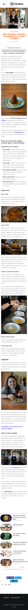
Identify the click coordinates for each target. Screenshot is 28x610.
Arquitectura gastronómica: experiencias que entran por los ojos (20, 560)
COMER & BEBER (14, 31)
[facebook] (2, 584)
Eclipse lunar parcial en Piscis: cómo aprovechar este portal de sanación (19, 517)
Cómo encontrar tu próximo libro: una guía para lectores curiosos (20, 543)
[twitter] (9, 584)
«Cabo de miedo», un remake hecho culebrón (19, 534)
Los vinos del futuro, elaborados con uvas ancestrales (19, 551)
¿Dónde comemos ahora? (18, 524)
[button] (3, 4)
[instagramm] (6, 584)
